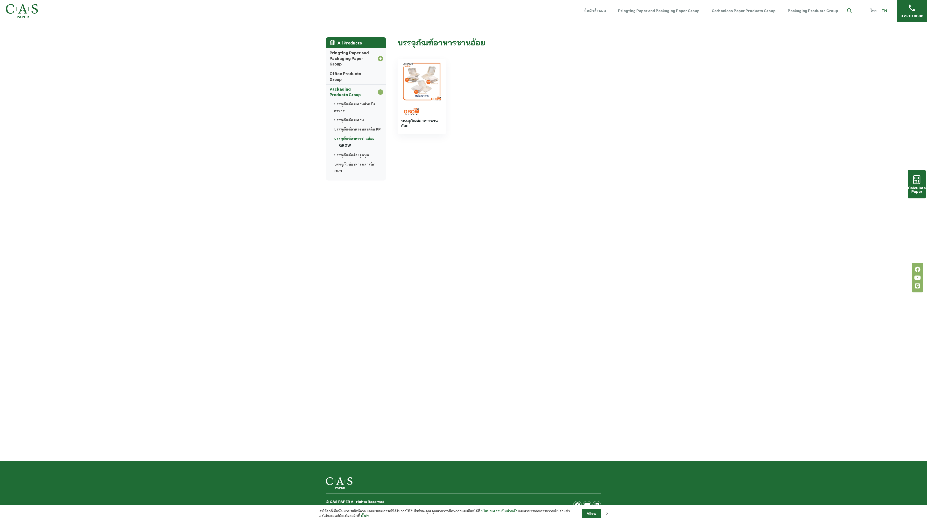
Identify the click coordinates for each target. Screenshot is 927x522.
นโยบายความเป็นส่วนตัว (499, 511)
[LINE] (917, 286)
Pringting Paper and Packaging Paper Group (349, 58)
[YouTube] (917, 278)
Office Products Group (345, 76)
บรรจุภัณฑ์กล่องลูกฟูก (351, 155)
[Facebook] (917, 269)
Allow (591, 513)
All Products (349, 43)
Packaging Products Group (345, 92)
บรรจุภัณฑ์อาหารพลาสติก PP (357, 129)
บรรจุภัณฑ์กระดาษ (349, 120)
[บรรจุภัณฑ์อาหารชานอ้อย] (421, 81)
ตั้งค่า (365, 516)
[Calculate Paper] (917, 184)
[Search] (849, 11)
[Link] (22, 11)
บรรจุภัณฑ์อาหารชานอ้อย (354, 138)
